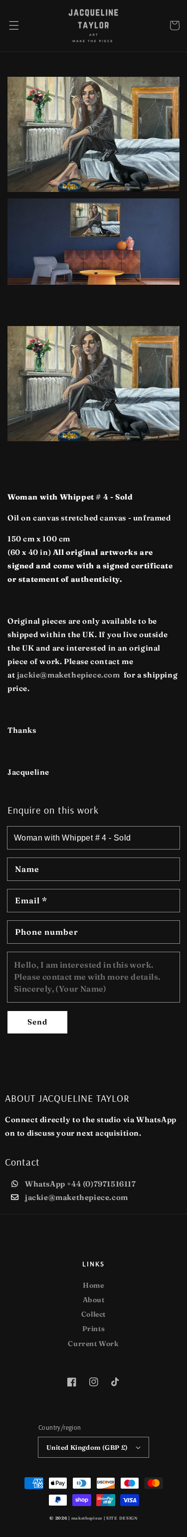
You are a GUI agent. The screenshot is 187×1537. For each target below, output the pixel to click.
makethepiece (86, 1518)
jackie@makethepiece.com (76, 1197)
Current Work (93, 1343)
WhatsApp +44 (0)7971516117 (80, 1184)
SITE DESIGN (122, 1518)
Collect (93, 1314)
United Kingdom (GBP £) (87, 1447)
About (94, 1299)
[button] (13, 25)
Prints (93, 1328)
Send (37, 1021)
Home (93, 1285)
